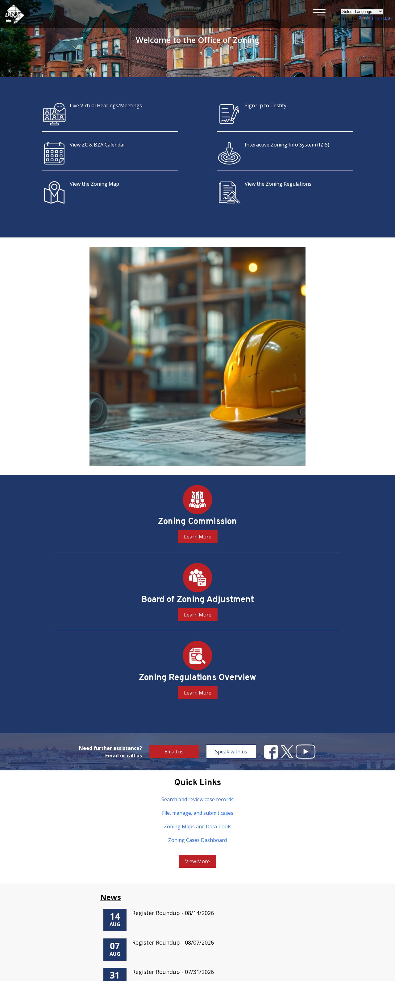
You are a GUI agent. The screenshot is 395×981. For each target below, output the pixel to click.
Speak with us (231, 751)
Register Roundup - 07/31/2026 (173, 971)
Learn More (197, 536)
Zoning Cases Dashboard (197, 840)
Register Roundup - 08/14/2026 (173, 913)
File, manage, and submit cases (197, 813)
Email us (174, 751)
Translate (382, 18)
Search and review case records (197, 799)
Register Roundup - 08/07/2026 (173, 942)
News (110, 897)
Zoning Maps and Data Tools (197, 826)
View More (197, 861)
